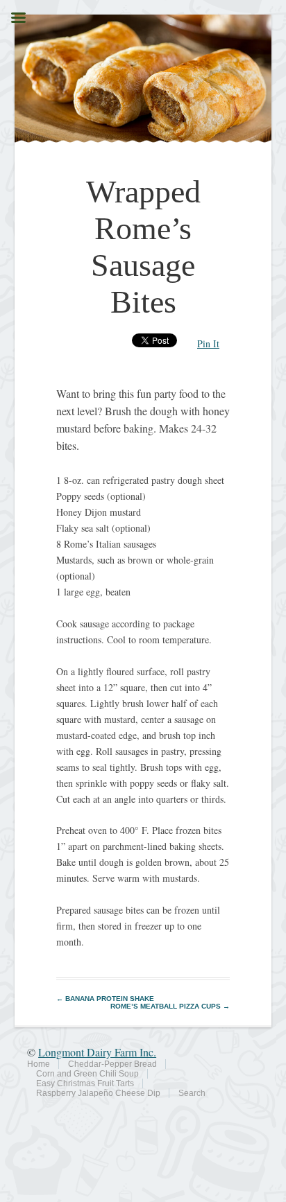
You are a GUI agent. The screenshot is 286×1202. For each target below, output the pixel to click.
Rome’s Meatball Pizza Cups (170, 1006)
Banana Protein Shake (105, 998)
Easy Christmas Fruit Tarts (85, 1083)
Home (38, 1064)
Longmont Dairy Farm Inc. (97, 1052)
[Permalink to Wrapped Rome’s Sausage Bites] (143, 139)
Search (191, 1093)
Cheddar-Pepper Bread (112, 1064)
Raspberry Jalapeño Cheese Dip (98, 1093)
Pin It (208, 343)
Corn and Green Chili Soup (87, 1074)
